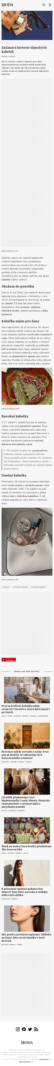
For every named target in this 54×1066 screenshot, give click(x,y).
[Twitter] (30, 1029)
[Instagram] (18, 1029)
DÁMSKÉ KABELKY (38, 587)
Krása (4, 811)
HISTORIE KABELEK (20, 587)
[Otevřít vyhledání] (44, 4)
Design (29, 762)
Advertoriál (43, 716)
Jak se (4, 716)
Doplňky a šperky (8, 56)
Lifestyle (5, 762)
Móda (10, 716)
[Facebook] (24, 1029)
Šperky (19, 945)
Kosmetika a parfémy (16, 811)
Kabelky (33, 716)
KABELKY (6, 587)
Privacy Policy (44, 1059)
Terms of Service (24, 1061)
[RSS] (36, 1029)
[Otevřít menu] (49, 4)
